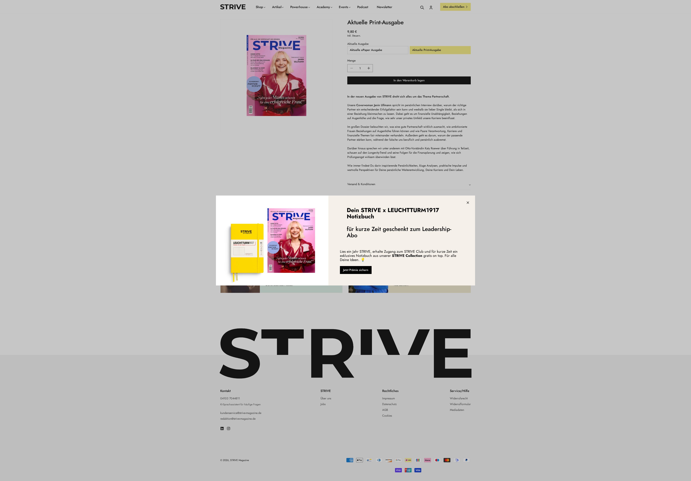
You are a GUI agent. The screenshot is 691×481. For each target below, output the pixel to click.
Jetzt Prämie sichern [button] (355, 270)
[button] (467, 202)
